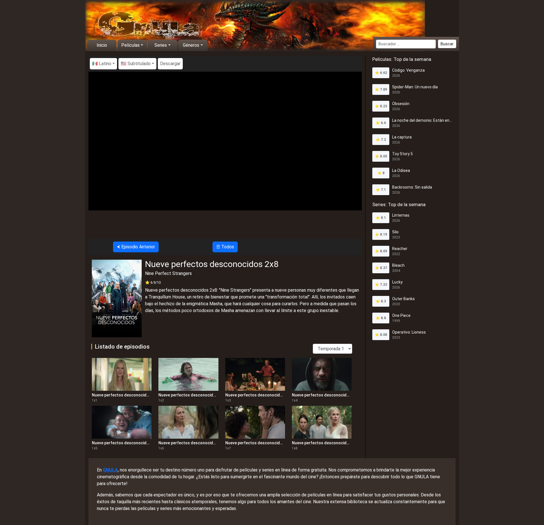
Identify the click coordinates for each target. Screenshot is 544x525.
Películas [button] (130, 45)
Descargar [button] (170, 63)
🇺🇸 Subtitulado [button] (136, 63)
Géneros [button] (191, 45)
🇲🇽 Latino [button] (101, 63)
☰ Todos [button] (225, 246)
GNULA (110, 470)
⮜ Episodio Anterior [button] (136, 246)
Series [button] (160, 45)
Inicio (102, 45)
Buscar (447, 44)
